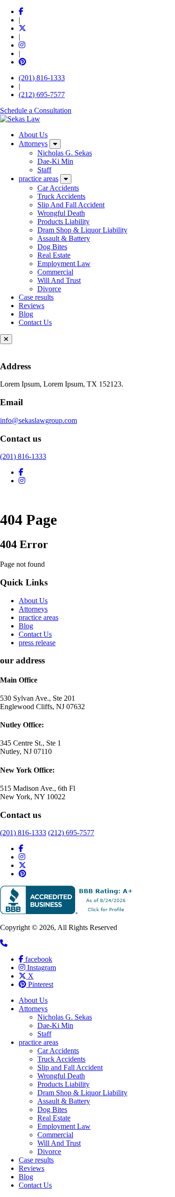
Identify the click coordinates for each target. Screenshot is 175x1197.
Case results (36, 297)
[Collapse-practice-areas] (65, 179)
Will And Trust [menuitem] (59, 1143)
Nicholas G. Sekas (64, 153)
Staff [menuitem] (44, 1034)
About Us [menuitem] (33, 1000)
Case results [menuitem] (36, 1160)
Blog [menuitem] (26, 1177)
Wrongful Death (61, 213)
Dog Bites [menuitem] (52, 1109)
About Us (33, 135)
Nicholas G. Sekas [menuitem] (64, 1017)
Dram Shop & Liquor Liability (82, 230)
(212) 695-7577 (42, 95)
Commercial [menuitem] (55, 1135)
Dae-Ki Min (55, 161)
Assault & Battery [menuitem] (63, 1101)
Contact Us (35, 322)
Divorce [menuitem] (49, 1151)
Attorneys (33, 144)
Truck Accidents (61, 196)
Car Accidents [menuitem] (58, 1051)
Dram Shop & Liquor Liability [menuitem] (82, 1093)
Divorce (49, 289)
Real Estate (53, 255)
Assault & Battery (63, 238)
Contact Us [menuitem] (35, 1185)
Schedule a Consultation (35, 110)
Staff (44, 170)
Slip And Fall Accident (71, 205)
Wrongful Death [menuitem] (61, 1076)
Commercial (55, 272)
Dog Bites (52, 247)
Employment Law (64, 264)
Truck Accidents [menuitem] (61, 1059)
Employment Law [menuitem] (64, 1126)
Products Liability (63, 221)
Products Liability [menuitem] (63, 1084)
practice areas (38, 179)
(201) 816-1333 (42, 78)
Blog (26, 314)
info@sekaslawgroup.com (38, 420)
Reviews (31, 306)
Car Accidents (58, 188)
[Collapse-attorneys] (55, 144)
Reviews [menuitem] (31, 1168)
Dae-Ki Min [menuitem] (55, 1025)
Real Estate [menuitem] (53, 1118)
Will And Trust (59, 280)
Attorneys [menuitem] (33, 1009)
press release (37, 643)
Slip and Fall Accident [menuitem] (70, 1067)
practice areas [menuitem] (38, 1042)
